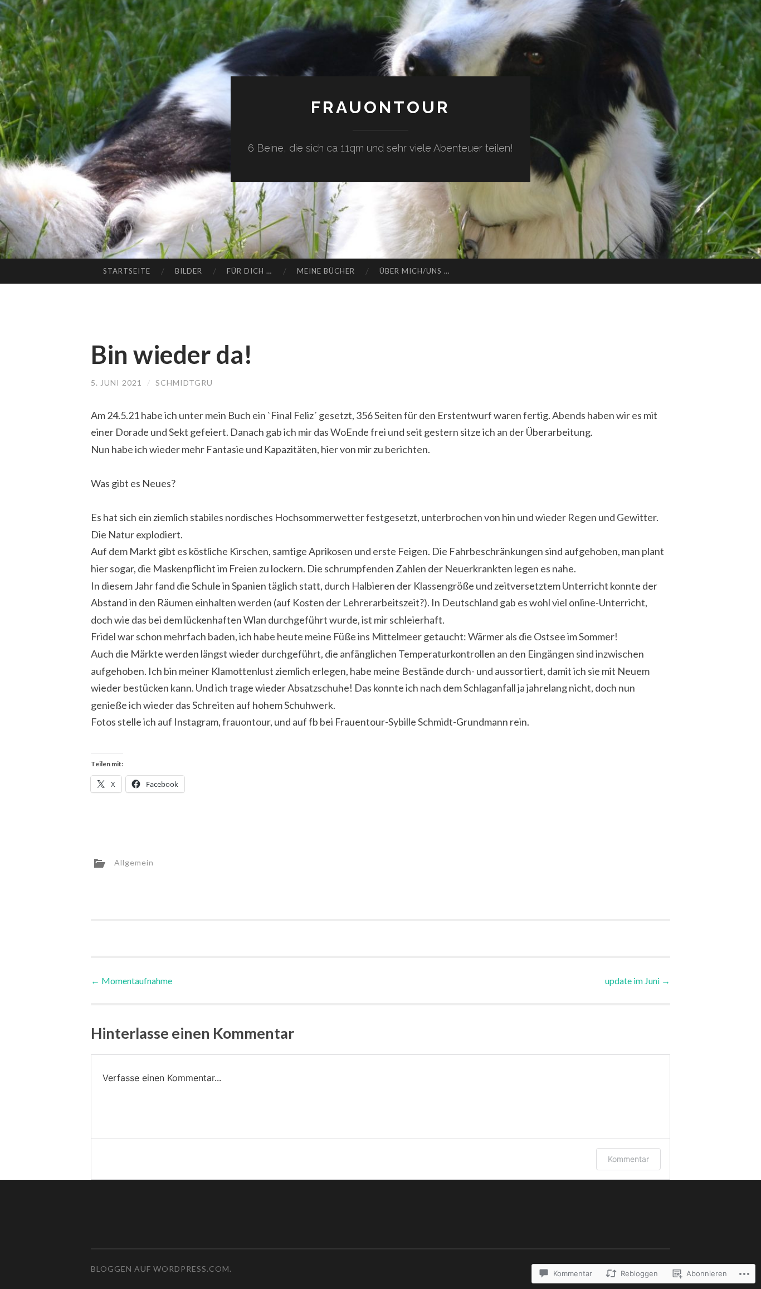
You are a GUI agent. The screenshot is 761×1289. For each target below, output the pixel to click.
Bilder (188, 270)
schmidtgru (184, 382)
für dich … (249, 270)
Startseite (126, 270)
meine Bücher (326, 270)
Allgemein (134, 862)
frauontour (380, 107)
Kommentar (628, 1159)
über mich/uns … (414, 270)
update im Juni (637, 980)
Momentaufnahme (131, 980)
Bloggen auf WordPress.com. (161, 1268)
